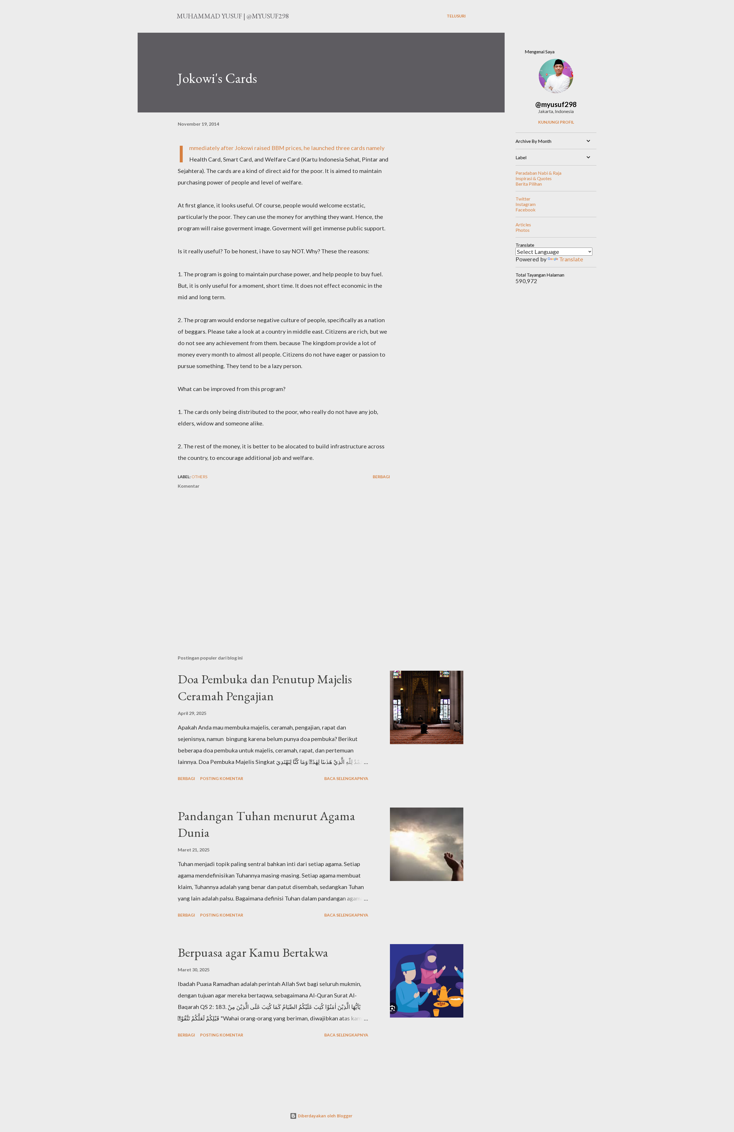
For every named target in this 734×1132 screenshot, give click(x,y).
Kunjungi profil (556, 122)
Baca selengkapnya (346, 778)
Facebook (526, 209)
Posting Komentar (221, 778)
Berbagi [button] (381, 476)
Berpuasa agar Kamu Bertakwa (253, 952)
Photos (523, 230)
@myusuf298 (556, 104)
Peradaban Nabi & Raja (538, 173)
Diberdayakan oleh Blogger (324, 1116)
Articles (523, 224)
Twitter (523, 198)
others (200, 476)
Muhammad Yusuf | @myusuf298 (233, 15)
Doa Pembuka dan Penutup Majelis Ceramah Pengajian (265, 687)
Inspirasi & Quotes (534, 178)
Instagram (526, 204)
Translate (571, 259)
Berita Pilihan (529, 183)
